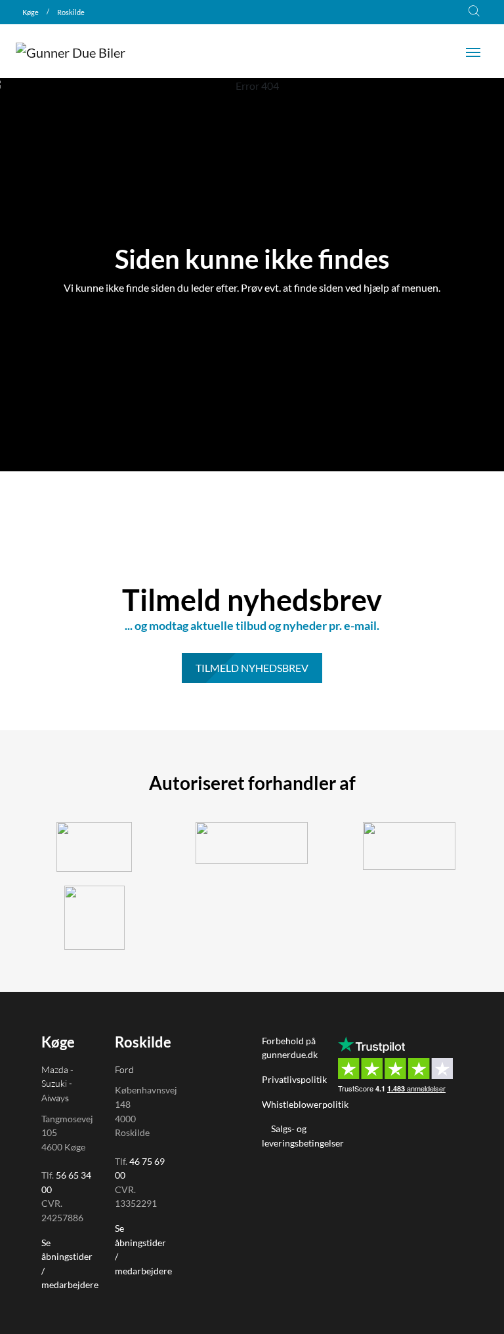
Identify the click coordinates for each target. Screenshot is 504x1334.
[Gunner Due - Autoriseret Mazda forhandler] (94, 918)
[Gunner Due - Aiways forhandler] (409, 846)
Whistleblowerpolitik (306, 1104)
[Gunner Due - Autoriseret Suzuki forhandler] (94, 847)
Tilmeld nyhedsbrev (252, 667)
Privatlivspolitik (294, 1079)
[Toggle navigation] (473, 51)
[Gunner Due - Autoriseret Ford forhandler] (252, 843)
